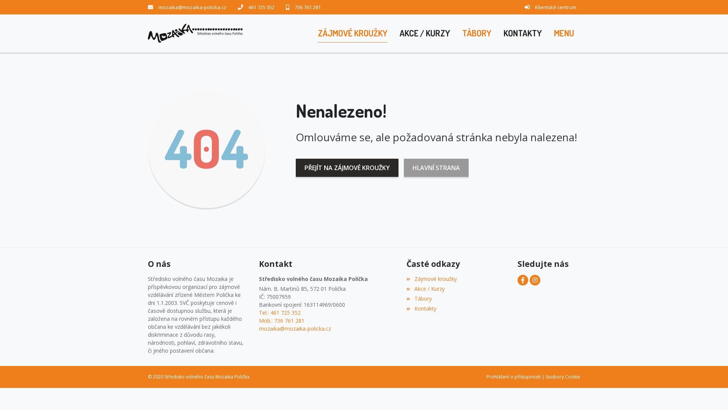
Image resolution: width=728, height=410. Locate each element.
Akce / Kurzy (429, 288)
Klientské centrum (555, 7)
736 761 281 (308, 7)
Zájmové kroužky (435, 278)
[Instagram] (535, 280)
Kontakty (425, 308)
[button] (564, 33)
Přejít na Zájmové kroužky (347, 168)
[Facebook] (523, 280)
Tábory (422, 298)
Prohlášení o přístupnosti (513, 377)
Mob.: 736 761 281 (281, 320)
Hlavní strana (436, 168)
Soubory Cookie (563, 377)
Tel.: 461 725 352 (280, 312)
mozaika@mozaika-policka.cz (192, 7)
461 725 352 (261, 7)
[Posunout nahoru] (710, 392)
